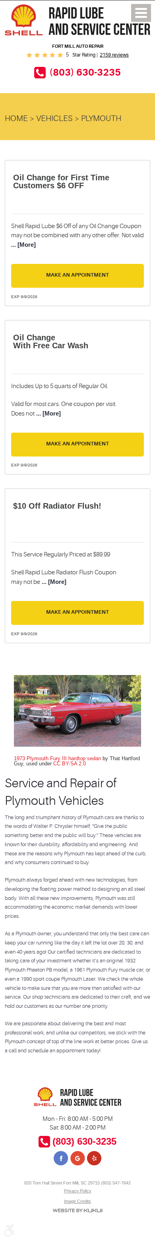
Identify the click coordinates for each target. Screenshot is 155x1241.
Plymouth (101, 118)
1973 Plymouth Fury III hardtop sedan (57, 758)
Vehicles (54, 118)
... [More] (23, 245)
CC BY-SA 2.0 (69, 764)
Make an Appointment (77, 275)
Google (77, 1159)
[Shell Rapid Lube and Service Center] (77, 19)
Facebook (62, 1159)
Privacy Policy (77, 1190)
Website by (77, 1211)
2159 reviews (114, 55)
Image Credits (77, 1201)
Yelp (93, 1159)
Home (16, 118)
